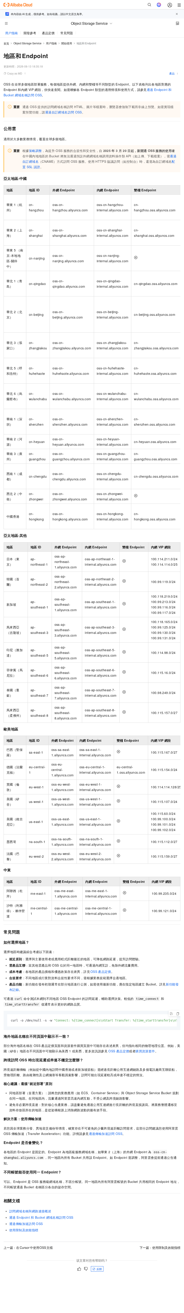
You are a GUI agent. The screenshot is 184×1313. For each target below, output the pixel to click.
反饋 (99, 1269)
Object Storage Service (27, 43)
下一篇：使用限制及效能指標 (160, 1247)
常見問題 (66, 32)
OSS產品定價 (100, 971)
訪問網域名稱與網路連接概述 (30, 1211)
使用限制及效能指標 (23, 1230)
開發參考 (30, 32)
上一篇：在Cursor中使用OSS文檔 (28, 1247)
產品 (172, 73)
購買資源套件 (145, 1051)
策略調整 (35, 150)
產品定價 (48, 32)
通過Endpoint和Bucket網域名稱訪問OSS (41, 1217)
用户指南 (11, 32)
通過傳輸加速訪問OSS (106, 1133)
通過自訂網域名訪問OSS (63, 112)
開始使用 (66, 43)
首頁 (6, 43)
